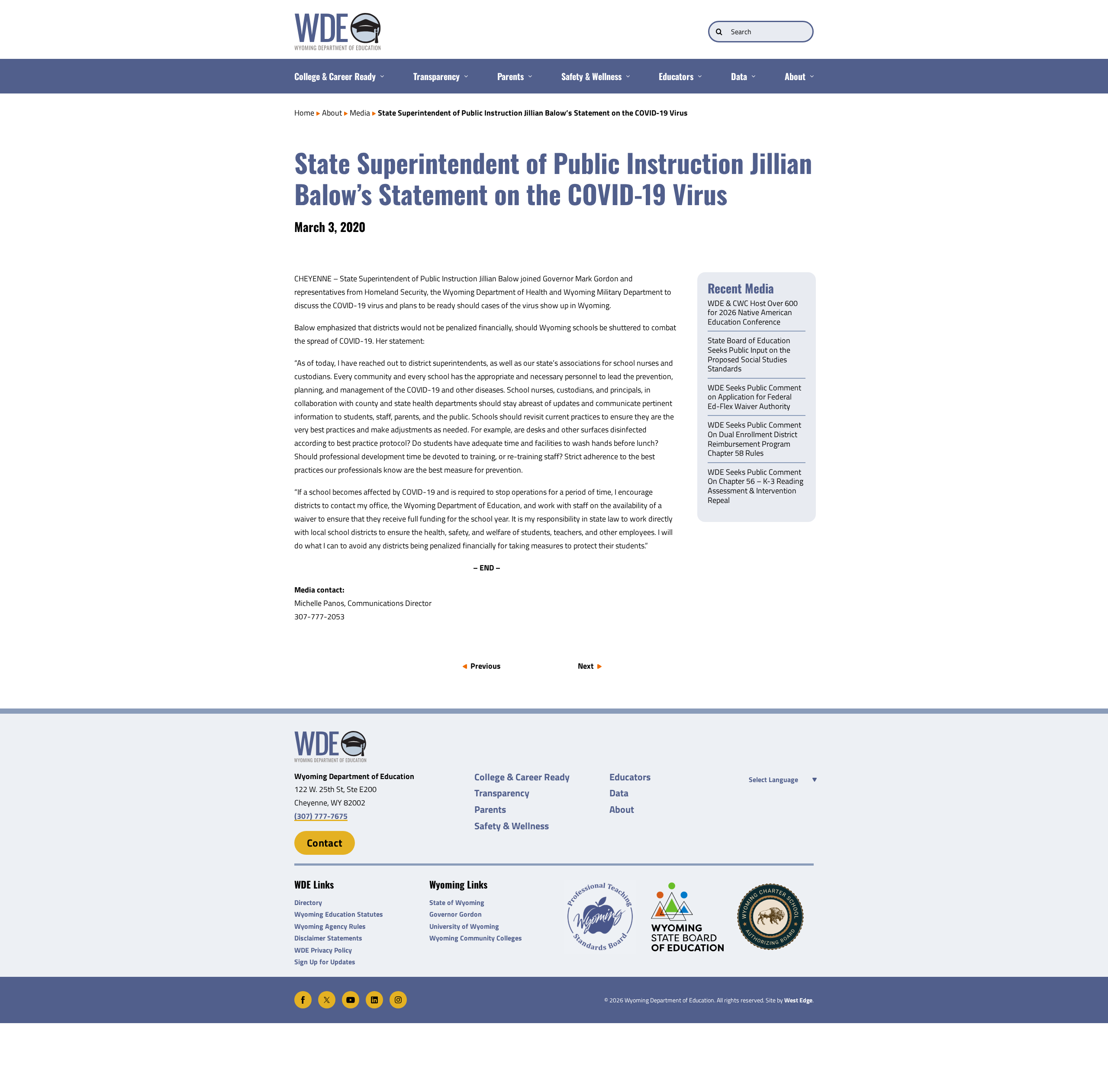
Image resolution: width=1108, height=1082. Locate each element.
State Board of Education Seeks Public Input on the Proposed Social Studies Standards (749, 355)
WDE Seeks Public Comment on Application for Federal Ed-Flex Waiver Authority (754, 397)
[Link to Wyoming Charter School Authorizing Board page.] (775, 916)
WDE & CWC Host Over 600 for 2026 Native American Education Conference (753, 313)
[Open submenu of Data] (751, 76)
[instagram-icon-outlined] (398, 995)
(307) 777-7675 (321, 816)
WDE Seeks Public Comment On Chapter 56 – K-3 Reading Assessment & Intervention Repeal (755, 486)
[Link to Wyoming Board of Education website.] (689, 916)
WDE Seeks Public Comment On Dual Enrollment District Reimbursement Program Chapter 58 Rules (754, 439)
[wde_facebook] (303, 995)
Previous (485, 666)
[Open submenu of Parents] (528, 76)
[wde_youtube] (350, 995)
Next (586, 666)
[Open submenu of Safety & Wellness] (626, 76)
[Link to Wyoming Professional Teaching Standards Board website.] (602, 917)
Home (304, 113)
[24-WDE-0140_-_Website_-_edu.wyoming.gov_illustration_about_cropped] (330, 735)
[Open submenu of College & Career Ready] (380, 76)
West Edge (798, 1000)
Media (360, 113)
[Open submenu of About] (809, 76)
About (332, 113)
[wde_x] (326, 995)
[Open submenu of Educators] (697, 76)
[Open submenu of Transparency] (464, 76)
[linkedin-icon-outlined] (374, 995)
